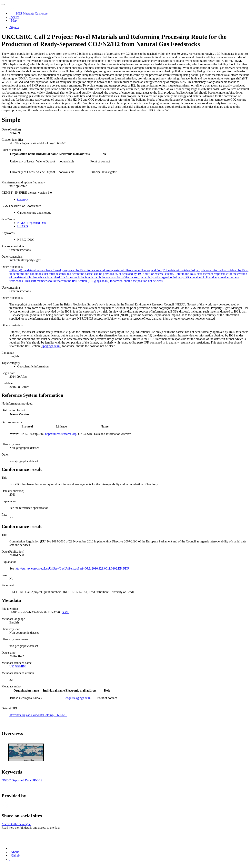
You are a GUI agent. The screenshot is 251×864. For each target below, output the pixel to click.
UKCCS (22, 226)
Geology (22, 199)
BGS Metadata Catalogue (31, 13)
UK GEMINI (17, 666)
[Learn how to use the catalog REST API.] (9, 859)
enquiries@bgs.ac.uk (78, 698)
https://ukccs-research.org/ (61, 434)
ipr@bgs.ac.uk (51, 346)
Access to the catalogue (16, 824)
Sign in (14, 27)
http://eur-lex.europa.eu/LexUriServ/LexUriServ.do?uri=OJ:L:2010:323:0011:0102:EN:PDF (72, 568)
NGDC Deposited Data (31, 222)
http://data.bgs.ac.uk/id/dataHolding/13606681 (38, 715)
